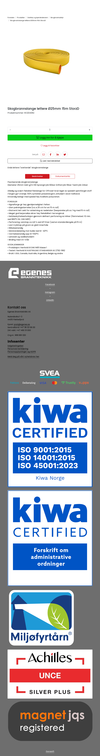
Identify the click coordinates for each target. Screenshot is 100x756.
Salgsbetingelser (16, 345)
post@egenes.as (22, 324)
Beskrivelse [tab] (37, 176)
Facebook (50, 284)
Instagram (50, 292)
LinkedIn (50, 300)
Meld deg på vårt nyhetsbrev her (23, 356)
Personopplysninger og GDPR (22, 351)
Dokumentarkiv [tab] (62, 176)
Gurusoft (50, 751)
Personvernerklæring (18, 348)
